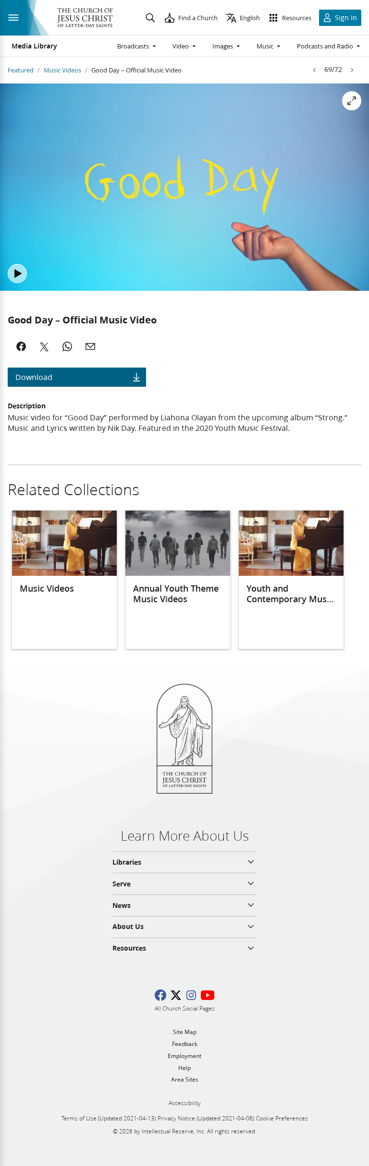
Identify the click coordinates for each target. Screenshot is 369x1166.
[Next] (351, 70)
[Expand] (351, 100)
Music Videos (62, 70)
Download (33, 376)
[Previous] (314, 70)
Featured (21, 70)
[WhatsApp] (67, 346)
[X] (44, 346)
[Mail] (90, 346)
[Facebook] (21, 346)
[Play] (17, 273)
